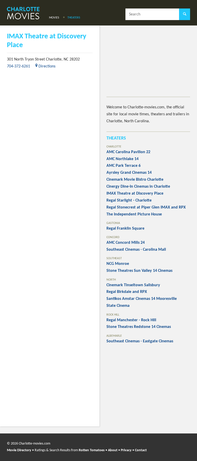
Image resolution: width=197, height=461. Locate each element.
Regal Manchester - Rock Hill (131, 320)
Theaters (73, 17)
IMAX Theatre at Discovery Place (134, 194)
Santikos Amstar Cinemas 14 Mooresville (141, 299)
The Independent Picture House (134, 214)
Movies (54, 17)
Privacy (126, 450)
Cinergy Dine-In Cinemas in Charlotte (138, 187)
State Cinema (118, 306)
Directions (46, 66)
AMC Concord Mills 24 (125, 243)
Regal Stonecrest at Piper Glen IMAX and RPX (146, 207)
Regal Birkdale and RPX (126, 292)
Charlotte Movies (23, 13)
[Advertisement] (148, 64)
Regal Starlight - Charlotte (129, 200)
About (112, 450)
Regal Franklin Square (125, 229)
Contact (141, 450)
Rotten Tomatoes (92, 450)
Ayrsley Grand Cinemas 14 (129, 173)
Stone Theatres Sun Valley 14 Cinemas (139, 271)
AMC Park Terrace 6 (123, 166)
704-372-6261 (18, 66)
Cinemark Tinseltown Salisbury (133, 285)
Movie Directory (19, 450)
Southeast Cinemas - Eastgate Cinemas (139, 341)
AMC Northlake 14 (122, 159)
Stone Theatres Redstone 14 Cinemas (138, 327)
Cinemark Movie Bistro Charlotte (134, 180)
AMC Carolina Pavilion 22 (128, 152)
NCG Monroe (117, 264)
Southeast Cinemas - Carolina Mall (136, 250)
